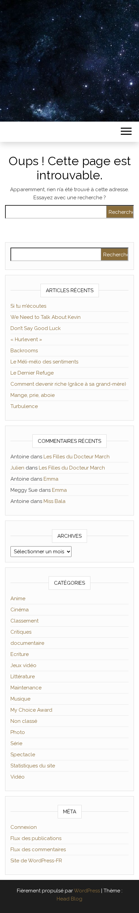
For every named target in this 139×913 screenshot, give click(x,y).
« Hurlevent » (26, 339)
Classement (24, 621)
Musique (20, 699)
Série (16, 743)
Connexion (23, 827)
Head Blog (69, 899)
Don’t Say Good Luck (35, 328)
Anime (17, 598)
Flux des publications (35, 838)
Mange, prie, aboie (32, 395)
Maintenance (25, 688)
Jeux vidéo (23, 665)
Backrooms (24, 351)
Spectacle (22, 755)
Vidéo (17, 777)
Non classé (23, 721)
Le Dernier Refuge (32, 373)
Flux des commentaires (38, 849)
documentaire (27, 643)
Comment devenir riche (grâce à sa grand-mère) (68, 384)
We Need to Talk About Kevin (45, 317)
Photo (17, 732)
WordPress (87, 891)
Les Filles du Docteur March (77, 457)
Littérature (22, 677)
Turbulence (24, 406)
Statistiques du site (32, 766)
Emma (51, 479)
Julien (17, 468)
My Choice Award (31, 710)
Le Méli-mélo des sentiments (44, 362)
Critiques (20, 632)
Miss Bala (54, 501)
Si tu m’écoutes (28, 306)
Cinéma (19, 610)
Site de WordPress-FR (36, 861)
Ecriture (19, 654)
